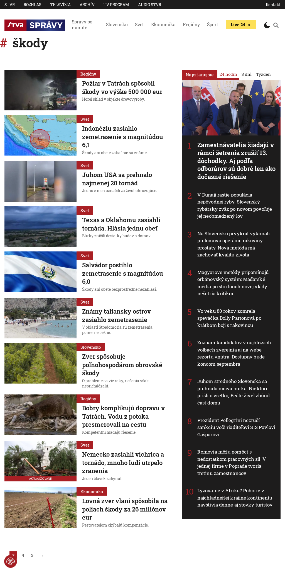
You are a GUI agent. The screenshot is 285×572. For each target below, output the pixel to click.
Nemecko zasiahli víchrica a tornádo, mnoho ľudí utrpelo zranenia (123, 462)
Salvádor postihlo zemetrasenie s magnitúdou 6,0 (122, 273)
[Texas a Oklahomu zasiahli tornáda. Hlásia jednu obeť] (40, 226)
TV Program (116, 4)
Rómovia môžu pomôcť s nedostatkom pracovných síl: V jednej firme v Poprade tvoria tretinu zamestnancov (231, 462)
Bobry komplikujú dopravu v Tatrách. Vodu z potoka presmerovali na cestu (123, 416)
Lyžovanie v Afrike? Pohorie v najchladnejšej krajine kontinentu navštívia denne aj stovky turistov (234, 497)
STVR (9, 4)
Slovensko (117, 24)
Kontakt (273, 4)
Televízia (60, 4)
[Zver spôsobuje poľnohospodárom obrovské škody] (40, 366)
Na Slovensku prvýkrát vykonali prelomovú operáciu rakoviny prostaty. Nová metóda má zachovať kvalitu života (233, 244)
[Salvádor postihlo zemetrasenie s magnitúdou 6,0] (40, 272)
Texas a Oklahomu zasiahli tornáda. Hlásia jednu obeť (121, 224)
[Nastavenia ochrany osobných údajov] (10, 561)
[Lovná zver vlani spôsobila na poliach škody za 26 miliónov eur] (40, 508)
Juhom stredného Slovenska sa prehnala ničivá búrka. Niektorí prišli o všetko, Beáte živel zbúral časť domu (233, 392)
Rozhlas (32, 4)
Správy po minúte (82, 24)
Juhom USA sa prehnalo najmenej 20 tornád (117, 179)
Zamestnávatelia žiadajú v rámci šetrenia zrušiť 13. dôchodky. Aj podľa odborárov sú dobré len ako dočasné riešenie (236, 161)
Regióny (191, 24)
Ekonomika (163, 24)
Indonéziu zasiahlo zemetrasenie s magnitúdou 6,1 (122, 136)
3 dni (247, 74)
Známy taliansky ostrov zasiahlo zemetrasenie (116, 315)
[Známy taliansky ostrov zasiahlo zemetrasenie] (40, 318)
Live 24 (238, 24)
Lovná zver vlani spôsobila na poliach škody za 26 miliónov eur (125, 509)
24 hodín (228, 74)
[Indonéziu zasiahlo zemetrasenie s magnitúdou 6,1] (40, 136)
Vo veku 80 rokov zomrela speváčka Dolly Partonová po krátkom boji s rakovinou (229, 318)
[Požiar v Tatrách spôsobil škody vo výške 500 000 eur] (40, 90)
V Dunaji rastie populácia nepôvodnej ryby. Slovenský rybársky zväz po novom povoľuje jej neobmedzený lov (234, 205)
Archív (87, 4)
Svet (139, 24)
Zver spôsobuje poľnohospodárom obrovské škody (122, 364)
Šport (212, 24)
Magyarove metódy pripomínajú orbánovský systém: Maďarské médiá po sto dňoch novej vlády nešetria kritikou (233, 283)
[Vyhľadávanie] (276, 25)
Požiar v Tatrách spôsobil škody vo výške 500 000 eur (122, 87)
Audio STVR (149, 4)
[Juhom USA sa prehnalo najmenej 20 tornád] (40, 181)
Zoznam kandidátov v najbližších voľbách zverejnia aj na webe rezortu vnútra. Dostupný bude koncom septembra (234, 353)
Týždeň (263, 74)
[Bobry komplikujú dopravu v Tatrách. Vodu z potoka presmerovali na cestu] (40, 415)
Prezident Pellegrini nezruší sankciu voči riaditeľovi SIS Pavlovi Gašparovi (236, 427)
